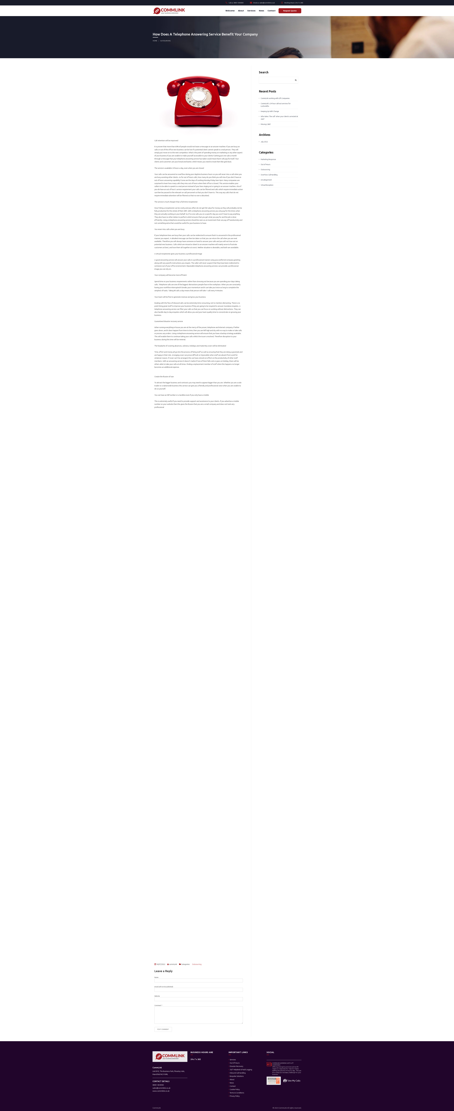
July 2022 (264, 142)
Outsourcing (165, 41)
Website (157, 996)
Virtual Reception (267, 185)
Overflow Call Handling (269, 175)
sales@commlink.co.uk (161, 1088)
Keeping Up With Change (270, 111)
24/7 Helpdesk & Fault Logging (241, 1070)
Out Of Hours (235, 1063)
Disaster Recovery (236, 1066)
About (241, 10)
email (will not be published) (163, 986)
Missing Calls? (266, 124)
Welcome (230, 10)
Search (263, 72)
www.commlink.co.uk (161, 1091)
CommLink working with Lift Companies (275, 98)
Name (156, 977)
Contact (271, 10)
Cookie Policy (235, 1089)
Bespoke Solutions (237, 1076)
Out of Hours (265, 164)
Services (251, 10)
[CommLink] (169, 10)
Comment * (158, 1005)
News (261, 10)
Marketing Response (268, 159)
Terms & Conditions (237, 1093)
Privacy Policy (235, 1096)
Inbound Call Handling (238, 1073)
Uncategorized (266, 180)
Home (155, 41)
